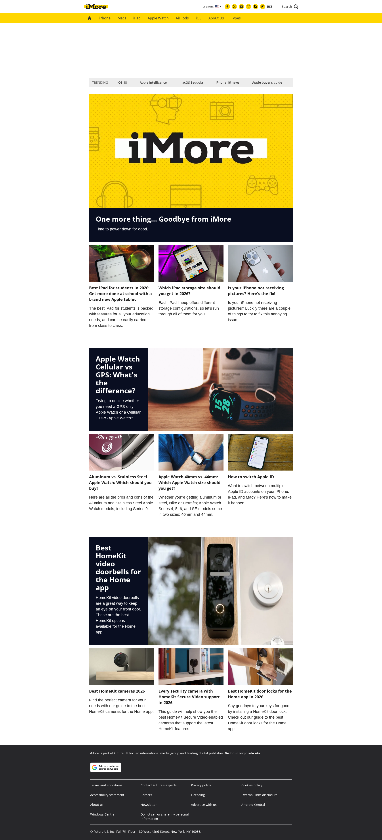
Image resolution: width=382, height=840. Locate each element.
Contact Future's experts (159, 785)
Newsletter (149, 804)
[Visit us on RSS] (255, 6)
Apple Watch (158, 18)
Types (236, 18)
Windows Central (102, 814)
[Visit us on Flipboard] (262, 6)
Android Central (253, 804)
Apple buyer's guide (267, 82)
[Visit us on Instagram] (248, 6)
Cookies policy (251, 785)
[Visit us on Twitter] (234, 6)
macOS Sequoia (191, 82)
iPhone (105, 18)
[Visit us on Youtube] (241, 6)
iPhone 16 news (227, 82)
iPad (137, 18)
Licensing (198, 795)
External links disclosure (259, 795)
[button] (290, 6)
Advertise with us (204, 804)
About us (96, 804)
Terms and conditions (106, 785)
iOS (198, 18)
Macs (122, 18)
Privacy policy (201, 785)
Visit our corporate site (242, 753)
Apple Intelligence (153, 82)
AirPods (182, 18)
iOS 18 (122, 82)
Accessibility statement (107, 795)
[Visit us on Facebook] (227, 6)
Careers (146, 795)
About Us (216, 18)
